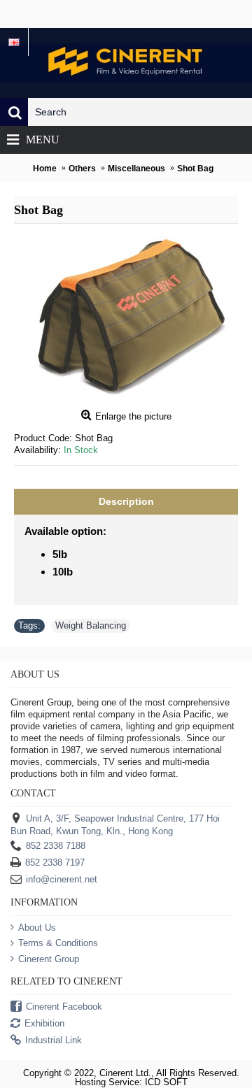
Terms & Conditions (58, 943)
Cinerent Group (48, 959)
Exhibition (44, 1023)
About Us (37, 927)
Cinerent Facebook (64, 1006)
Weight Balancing (90, 625)
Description (126, 501)
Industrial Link (53, 1040)
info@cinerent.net (61, 879)
